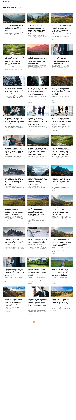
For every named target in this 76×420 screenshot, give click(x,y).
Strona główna (70, 1)
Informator (6, 2)
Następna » (41, 321)
